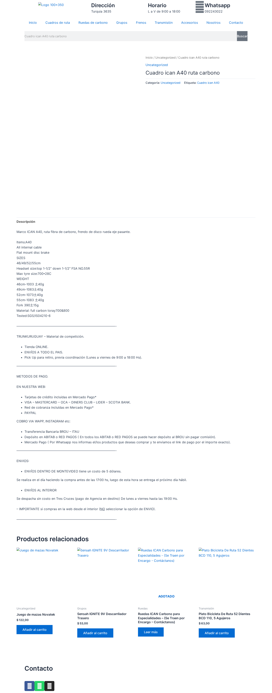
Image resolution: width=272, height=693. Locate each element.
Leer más (151, 632)
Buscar (242, 36)
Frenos (141, 23)
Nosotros (213, 23)
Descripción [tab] (26, 222)
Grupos (121, 23)
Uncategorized (165, 57)
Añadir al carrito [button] (35, 630)
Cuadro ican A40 (208, 82)
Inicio (33, 23)
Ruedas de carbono (93, 23)
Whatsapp (217, 5)
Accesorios (189, 23)
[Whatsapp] (200, 7)
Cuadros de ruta (57, 23)
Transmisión (164, 23)
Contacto (236, 23)
